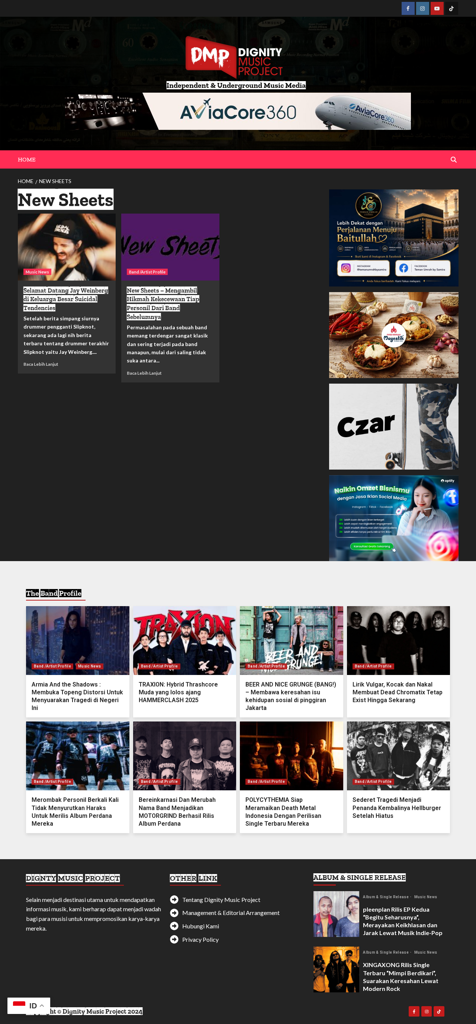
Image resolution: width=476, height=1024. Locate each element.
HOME (26, 159)
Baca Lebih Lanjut (40, 364)
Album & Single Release (386, 897)
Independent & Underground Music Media (236, 85)
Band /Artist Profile (147, 271)
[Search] (454, 159)
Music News (37, 271)
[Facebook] (408, 8)
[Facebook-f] (414, 1011)
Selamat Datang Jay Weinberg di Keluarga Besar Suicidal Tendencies (65, 299)
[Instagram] (422, 8)
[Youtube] (437, 8)
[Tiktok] (451, 8)
